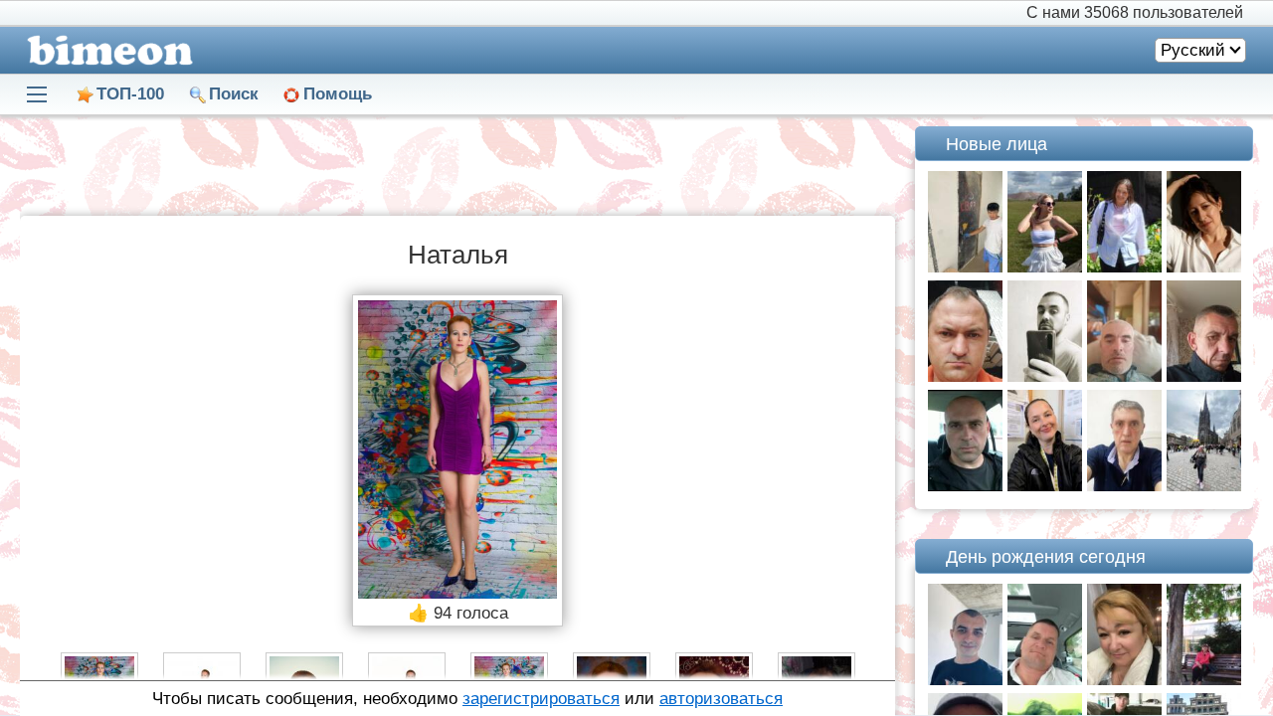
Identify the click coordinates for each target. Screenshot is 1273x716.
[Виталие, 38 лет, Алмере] (965, 376)
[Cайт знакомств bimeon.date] (106, 50)
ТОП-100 (130, 94)
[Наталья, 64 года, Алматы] (1204, 679)
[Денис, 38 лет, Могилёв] (965, 679)
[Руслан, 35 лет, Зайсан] (965, 267)
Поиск (234, 94)
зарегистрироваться (541, 698)
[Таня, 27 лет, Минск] (1044, 267)
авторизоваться (721, 698)
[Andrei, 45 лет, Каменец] (1204, 376)
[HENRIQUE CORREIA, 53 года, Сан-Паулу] (1124, 485)
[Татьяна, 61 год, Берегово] (1204, 485)
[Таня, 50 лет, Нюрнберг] (1124, 267)
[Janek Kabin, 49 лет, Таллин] (1044, 679)
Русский (1193, 50)
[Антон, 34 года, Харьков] (1044, 376)
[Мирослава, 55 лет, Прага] (1204, 267)
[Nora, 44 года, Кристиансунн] (1044, 485)
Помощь (337, 94)
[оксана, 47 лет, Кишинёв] (1124, 679)
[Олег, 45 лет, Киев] (965, 485)
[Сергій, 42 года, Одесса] (1124, 376)
